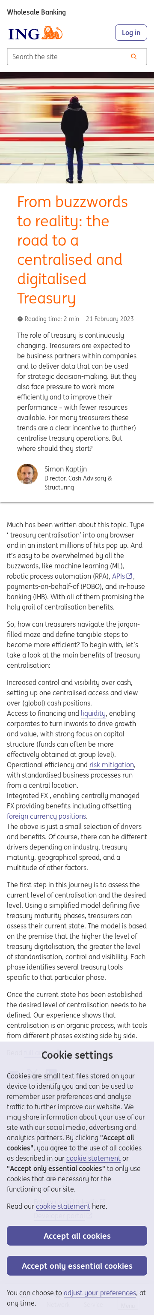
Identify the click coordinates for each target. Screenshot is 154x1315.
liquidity (93, 713)
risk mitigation (111, 764)
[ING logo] (35, 32)
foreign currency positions (46, 816)
